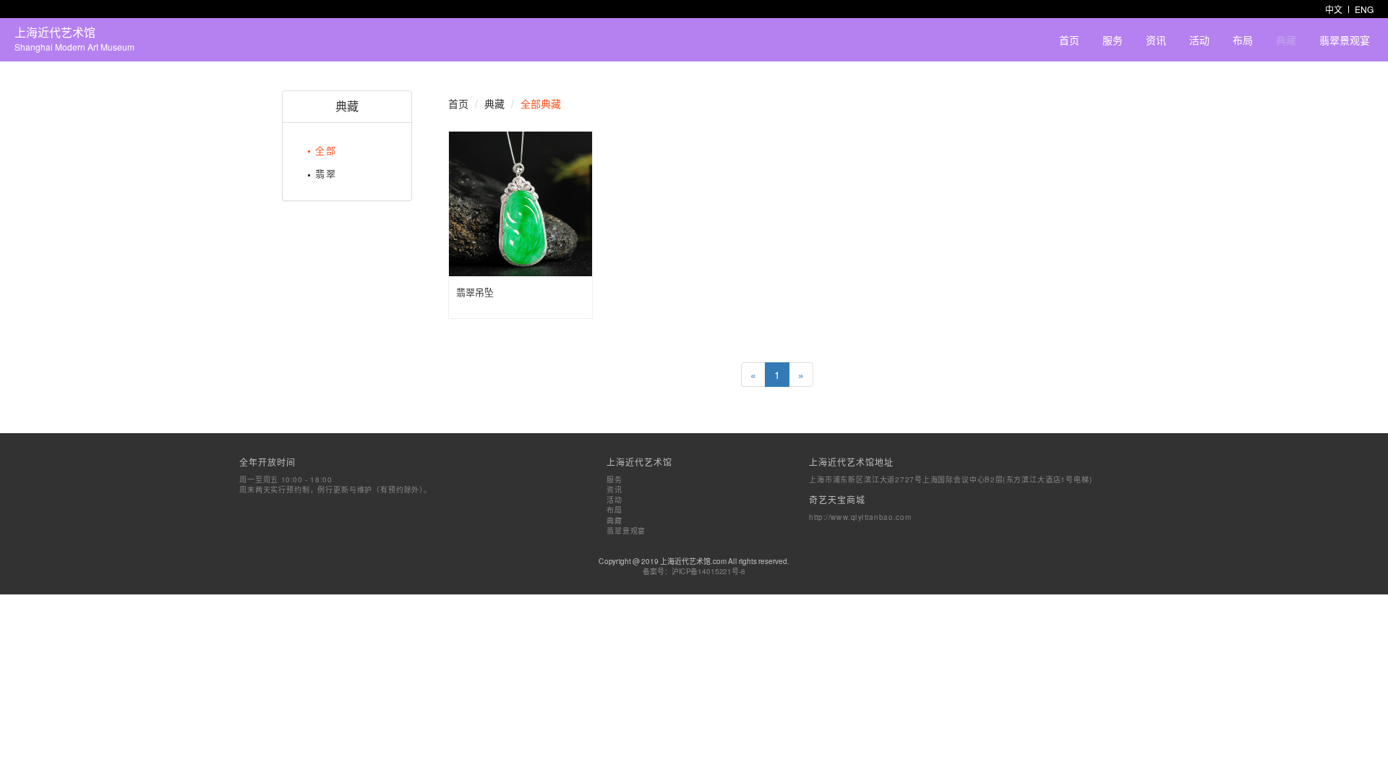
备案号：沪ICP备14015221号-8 (694, 571)
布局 (1243, 40)
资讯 (1156, 40)
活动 (1199, 40)
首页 (1069, 40)
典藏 (1286, 40)
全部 (326, 150)
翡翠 (326, 173)
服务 (1112, 40)
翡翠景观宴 (1344, 40)
